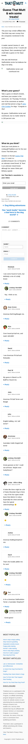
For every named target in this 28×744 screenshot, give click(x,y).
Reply (7, 283)
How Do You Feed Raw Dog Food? (14, 682)
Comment (5, 227)
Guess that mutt (5, 199)
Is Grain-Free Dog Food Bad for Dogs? (13, 670)
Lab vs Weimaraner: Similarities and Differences (13, 665)
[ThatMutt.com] (14, 3)
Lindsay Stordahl (15, 19)
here (4, 734)
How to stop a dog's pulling (11, 639)
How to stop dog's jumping (11, 650)
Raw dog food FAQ (9, 655)
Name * (6, 244)
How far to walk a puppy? (11, 653)
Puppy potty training (9, 646)
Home (3, 26)
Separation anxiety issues (11, 644)
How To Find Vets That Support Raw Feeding (12, 678)
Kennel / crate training (10, 648)
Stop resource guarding (10, 642)
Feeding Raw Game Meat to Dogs (13, 674)
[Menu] (2, 3)
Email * (6, 251)
